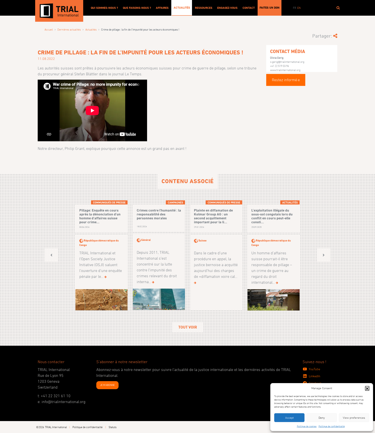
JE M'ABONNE (107, 384)
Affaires (162, 8)
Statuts (113, 427)
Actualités (182, 7)
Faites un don (269, 7)
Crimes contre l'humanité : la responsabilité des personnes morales (159, 214)
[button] (367, 388)
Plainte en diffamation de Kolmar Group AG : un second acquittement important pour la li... (213, 216)
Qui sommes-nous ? (104, 8)
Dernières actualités (69, 29)
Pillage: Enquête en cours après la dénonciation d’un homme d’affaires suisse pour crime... (100, 216)
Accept (289, 417)
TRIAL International (56, 427)
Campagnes (175, 202)
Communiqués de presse (109, 202)
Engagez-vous (227, 8)
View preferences (354, 417)
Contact (249, 8)
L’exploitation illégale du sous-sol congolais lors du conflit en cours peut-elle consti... (272, 216)
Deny (322, 417)
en (299, 7)
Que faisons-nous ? (137, 8)
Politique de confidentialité (332, 426)
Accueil (49, 29)
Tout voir (187, 327)
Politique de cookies (307, 426)
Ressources (203, 8)
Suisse (202, 240)
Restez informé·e (286, 80)
